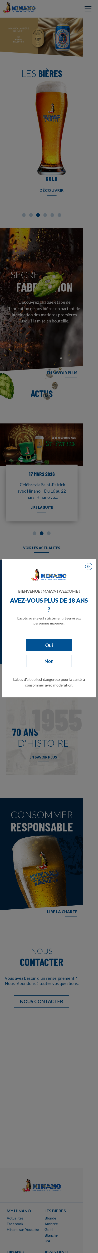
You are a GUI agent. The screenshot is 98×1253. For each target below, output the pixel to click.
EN (89, 566)
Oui (49, 645)
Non (49, 661)
